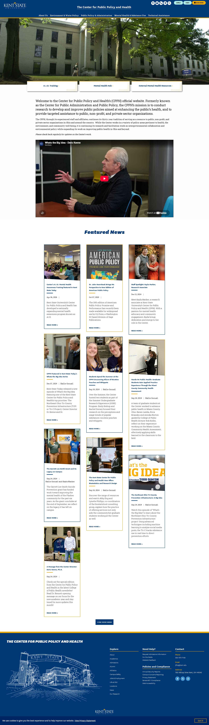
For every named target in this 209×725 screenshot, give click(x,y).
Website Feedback (149, 660)
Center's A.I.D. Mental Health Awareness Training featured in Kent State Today (62, 287)
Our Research (115, 693)
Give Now (199, 2)
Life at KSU (113, 682)
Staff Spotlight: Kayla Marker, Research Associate (143, 286)
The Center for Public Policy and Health (104, 7)
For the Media (147, 657)
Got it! (200, 720)
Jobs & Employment (117, 678)
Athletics (113, 670)
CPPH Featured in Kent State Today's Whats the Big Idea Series (62, 375)
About (112, 654)
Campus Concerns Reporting (152, 674)
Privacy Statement (149, 677)
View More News (104, 622)
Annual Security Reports (151, 671)
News (112, 690)
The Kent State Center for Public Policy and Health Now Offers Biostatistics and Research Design (103, 480)
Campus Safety (115, 674)
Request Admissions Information (154, 654)
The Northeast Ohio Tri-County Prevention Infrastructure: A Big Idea (146, 496)
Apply (178, 2)
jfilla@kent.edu (181, 665)
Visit (187, 2)
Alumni (112, 666)
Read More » (52, 324)
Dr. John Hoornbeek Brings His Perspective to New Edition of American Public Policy (101, 287)
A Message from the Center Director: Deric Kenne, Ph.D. (62, 568)
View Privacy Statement (85, 720)
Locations (113, 686)
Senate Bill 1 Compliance (151, 680)
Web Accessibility (148, 683)
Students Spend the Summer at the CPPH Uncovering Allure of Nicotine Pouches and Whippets (104, 379)
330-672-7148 (180, 657)
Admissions (114, 662)
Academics (114, 658)
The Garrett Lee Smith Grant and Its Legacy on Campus (61, 470)
